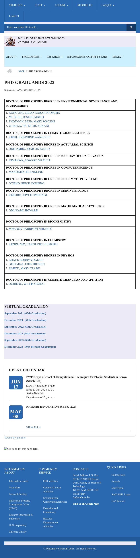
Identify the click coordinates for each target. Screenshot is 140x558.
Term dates (14, 487)
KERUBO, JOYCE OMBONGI (28, 195)
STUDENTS (15, 5)
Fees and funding (18, 494)
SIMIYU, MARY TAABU (24, 268)
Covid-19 (14, 16)
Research (53, 56)
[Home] (9, 40)
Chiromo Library (18, 531)
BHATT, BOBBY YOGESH (26, 259)
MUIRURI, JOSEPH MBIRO (26, 117)
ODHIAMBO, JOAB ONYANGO (29, 148)
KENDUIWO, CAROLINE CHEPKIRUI (33, 244)
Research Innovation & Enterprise (21, 516)
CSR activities (50, 481)
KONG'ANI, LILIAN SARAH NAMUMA (34, 112)
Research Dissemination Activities (50, 522)
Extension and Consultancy (50, 510)
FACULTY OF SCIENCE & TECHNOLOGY (41, 38)
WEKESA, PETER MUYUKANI (29, 125)
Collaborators (118, 475)
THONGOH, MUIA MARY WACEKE (32, 121)
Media (116, 56)
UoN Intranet (118, 501)
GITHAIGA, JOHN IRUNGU (27, 264)
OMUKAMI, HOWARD (23, 210)
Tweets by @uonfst (15, 437)
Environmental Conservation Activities (55, 500)
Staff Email (118, 488)
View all (32, 427)
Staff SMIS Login (121, 494)
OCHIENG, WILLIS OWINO (26, 283)
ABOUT (10, 56)
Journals (116, 481)
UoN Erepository (18, 525)
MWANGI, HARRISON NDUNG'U (30, 228)
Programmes (31, 56)
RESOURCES (84, 5)
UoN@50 (106, 5)
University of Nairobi (57, 548)
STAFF (38, 5)
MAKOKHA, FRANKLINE (26, 171)
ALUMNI (60, 5)
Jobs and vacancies (18, 481)
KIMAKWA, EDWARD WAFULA (30, 160)
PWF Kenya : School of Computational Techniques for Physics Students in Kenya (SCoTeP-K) (76, 379)
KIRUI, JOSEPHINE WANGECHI (29, 137)
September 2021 (14, 313)
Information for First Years (87, 56)
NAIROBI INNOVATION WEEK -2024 (51, 406)
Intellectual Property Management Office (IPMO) (19, 504)
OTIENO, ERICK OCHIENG (26, 183)
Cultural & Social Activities (52, 489)
